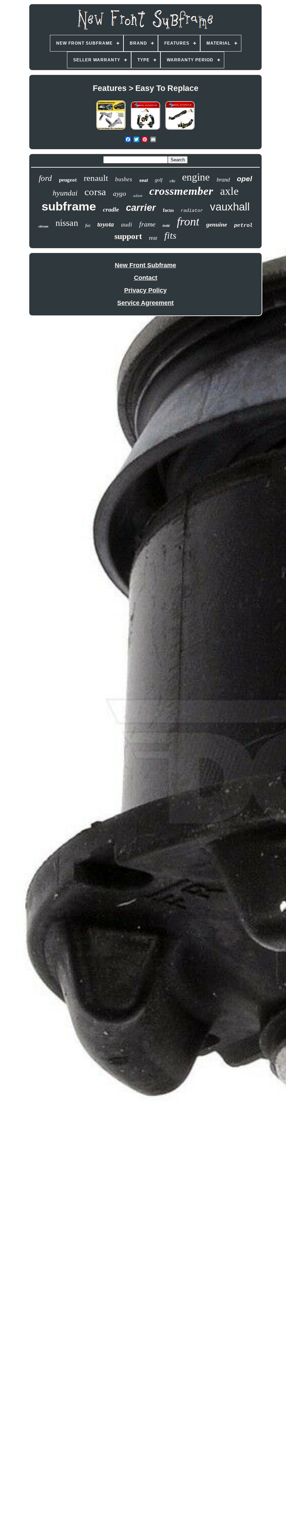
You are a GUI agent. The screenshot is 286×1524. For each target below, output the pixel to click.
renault (96, 178)
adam (137, 195)
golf (159, 180)
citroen (43, 226)
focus (168, 210)
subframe (69, 206)
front (188, 221)
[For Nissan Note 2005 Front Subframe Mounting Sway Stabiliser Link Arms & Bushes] (145, 129)
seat (143, 180)
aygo (119, 193)
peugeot (68, 180)
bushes (123, 179)
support (128, 236)
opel (244, 179)
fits (170, 235)
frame (147, 224)
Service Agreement (145, 302)
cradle (111, 209)
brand (223, 180)
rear (153, 238)
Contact (145, 277)
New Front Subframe (145, 265)
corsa (95, 191)
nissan (66, 223)
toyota (105, 224)
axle (229, 191)
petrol (243, 225)
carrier (141, 207)
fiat (87, 225)
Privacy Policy (145, 290)
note (166, 225)
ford (45, 178)
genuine (216, 224)
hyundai (65, 193)
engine (196, 177)
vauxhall (230, 207)
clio (172, 181)
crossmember (181, 191)
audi (126, 224)
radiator (192, 210)
